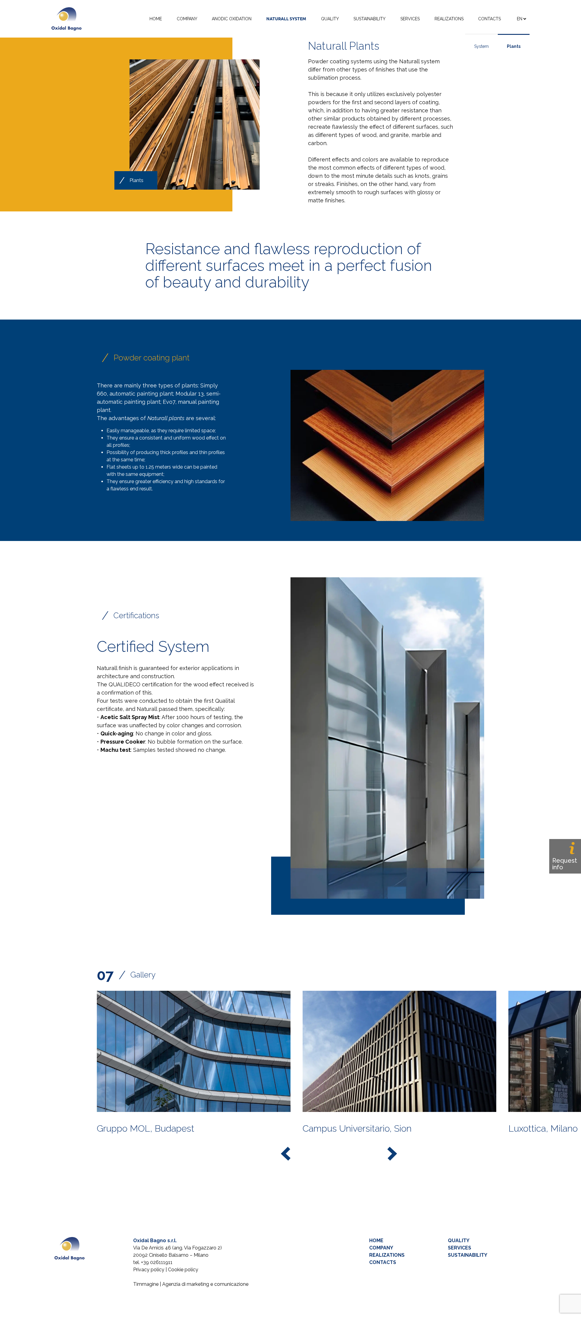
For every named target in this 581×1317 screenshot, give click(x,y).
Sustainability (369, 18)
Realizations (449, 18)
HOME (155, 18)
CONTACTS (382, 1262)
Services (410, 18)
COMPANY (381, 1248)
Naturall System (286, 18)
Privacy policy (148, 1269)
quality (458, 1240)
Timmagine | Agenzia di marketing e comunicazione (190, 1284)
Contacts (489, 18)
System (481, 46)
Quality (330, 18)
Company (187, 18)
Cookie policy (183, 1269)
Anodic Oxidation (231, 18)
